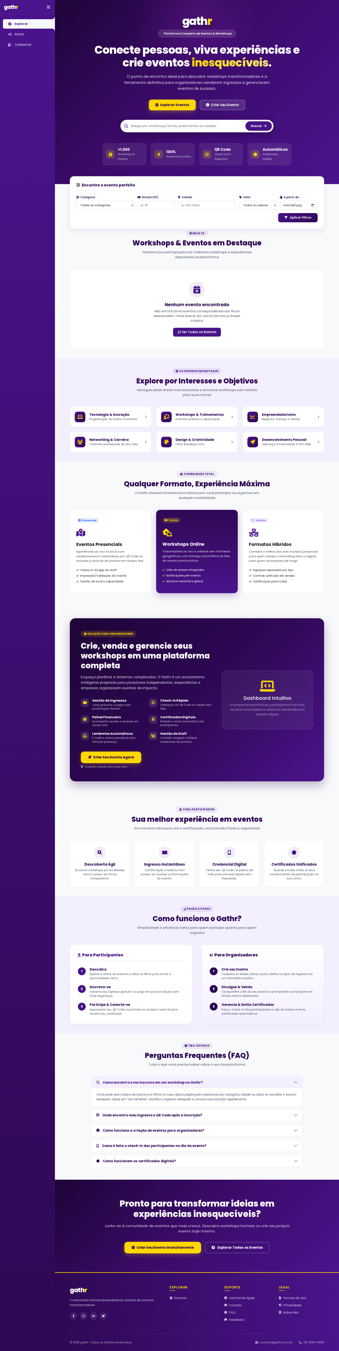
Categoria (87, 197)
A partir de (291, 197)
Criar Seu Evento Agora (113, 757)
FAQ (232, 1312)
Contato (235, 1305)
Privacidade (292, 1305)
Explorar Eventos (174, 105)
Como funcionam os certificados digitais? (139, 1161)
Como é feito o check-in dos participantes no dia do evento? (154, 1145)
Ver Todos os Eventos (199, 332)
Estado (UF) (149, 197)
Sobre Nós (291, 1312)
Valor (246, 197)
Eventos (180, 1298)
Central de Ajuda (242, 1298)
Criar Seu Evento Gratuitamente (165, 1247)
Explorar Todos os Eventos (240, 1247)
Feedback (236, 1319)
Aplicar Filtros (300, 217)
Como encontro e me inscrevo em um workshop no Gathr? (153, 1082)
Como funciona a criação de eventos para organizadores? (153, 1130)
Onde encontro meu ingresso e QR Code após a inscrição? (152, 1115)
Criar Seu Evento (225, 105)
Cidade (186, 197)
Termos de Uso (294, 1298)
